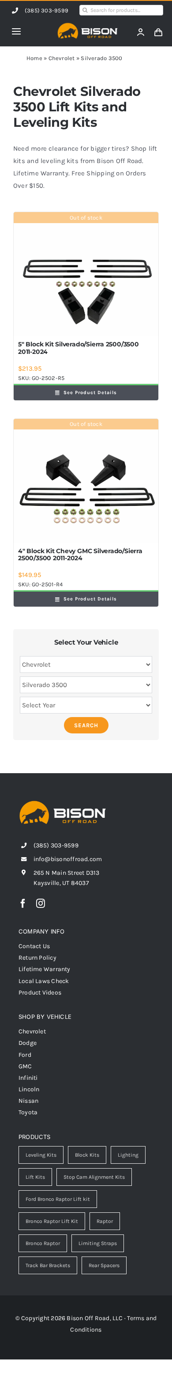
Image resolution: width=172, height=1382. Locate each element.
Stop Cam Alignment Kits (94, 1177)
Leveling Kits (41, 1155)
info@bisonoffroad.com (68, 859)
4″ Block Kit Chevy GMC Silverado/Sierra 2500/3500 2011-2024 (80, 554)
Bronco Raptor (43, 1243)
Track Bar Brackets (48, 1265)
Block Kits (87, 1155)
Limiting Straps (98, 1243)
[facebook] (23, 903)
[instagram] (40, 903)
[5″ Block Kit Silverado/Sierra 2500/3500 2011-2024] (86, 274)
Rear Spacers (104, 1265)
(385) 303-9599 (46, 10)
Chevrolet (62, 58)
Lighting (128, 1155)
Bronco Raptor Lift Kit (52, 1221)
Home (34, 58)
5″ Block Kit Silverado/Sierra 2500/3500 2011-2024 (78, 348)
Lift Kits (35, 1177)
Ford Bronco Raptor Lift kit (58, 1199)
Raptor (105, 1221)
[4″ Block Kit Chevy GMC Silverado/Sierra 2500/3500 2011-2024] (86, 481)
